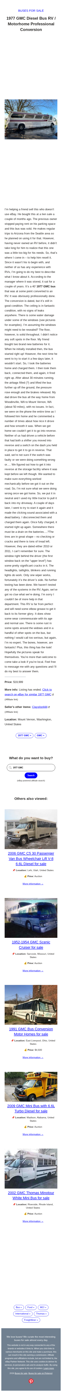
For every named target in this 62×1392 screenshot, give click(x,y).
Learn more (48, 1368)
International (21, 1313)
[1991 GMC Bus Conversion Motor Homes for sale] (31, 1024)
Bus (18, 1307)
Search (31, 775)
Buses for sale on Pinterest (40, 1373)
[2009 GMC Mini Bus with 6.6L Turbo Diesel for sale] (31, 1100)
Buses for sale (31, 10)
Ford (29, 1307)
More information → (33, 883)
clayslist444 (39, 707)
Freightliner (30, 1320)
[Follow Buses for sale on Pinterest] (31, 1382)
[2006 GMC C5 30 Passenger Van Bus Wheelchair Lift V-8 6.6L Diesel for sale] (31, 848)
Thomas (40, 1313)
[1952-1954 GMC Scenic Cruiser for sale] (31, 937)
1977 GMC (23, 735)
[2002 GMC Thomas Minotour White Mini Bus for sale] (31, 1187)
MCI (42, 1307)
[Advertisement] (31, 66)
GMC (39, 735)
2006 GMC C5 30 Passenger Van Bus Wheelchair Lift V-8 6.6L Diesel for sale (31, 858)
